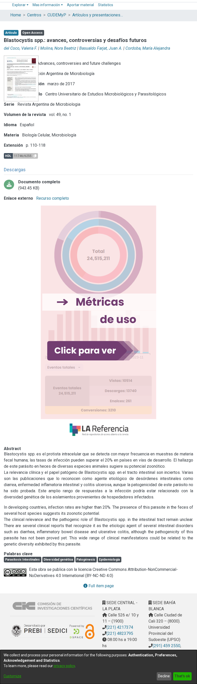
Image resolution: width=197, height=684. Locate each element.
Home (15, 15)
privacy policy (64, 666)
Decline (164, 676)
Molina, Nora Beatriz (58, 48)
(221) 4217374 (119, 627)
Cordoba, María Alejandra (147, 48)
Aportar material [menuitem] (80, 5)
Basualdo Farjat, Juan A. (100, 48)
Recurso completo (52, 198)
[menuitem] (20, 5)
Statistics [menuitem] (105, 5)
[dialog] (98, 667)
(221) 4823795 (119, 633)
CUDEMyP (56, 15)
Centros (34, 15)
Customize (12, 676)
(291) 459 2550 (166, 645)
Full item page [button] (100, 585)
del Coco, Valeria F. (20, 48)
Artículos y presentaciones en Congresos (98, 15)
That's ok (182, 676)
